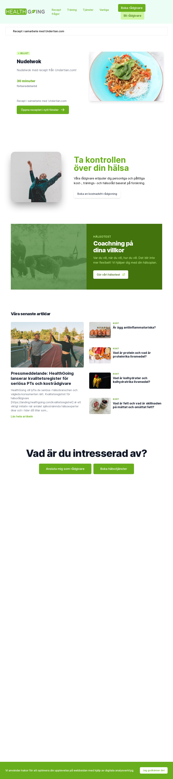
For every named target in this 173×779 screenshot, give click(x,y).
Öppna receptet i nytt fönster (40, 109)
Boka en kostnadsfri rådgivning (97, 193)
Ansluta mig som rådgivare (65, 469)
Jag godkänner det (154, 770)
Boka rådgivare (132, 8)
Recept (57, 9)
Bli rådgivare (132, 15)
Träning (72, 9)
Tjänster (88, 9)
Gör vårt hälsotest (108, 274)
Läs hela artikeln (22, 416)
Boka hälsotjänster (113, 469)
